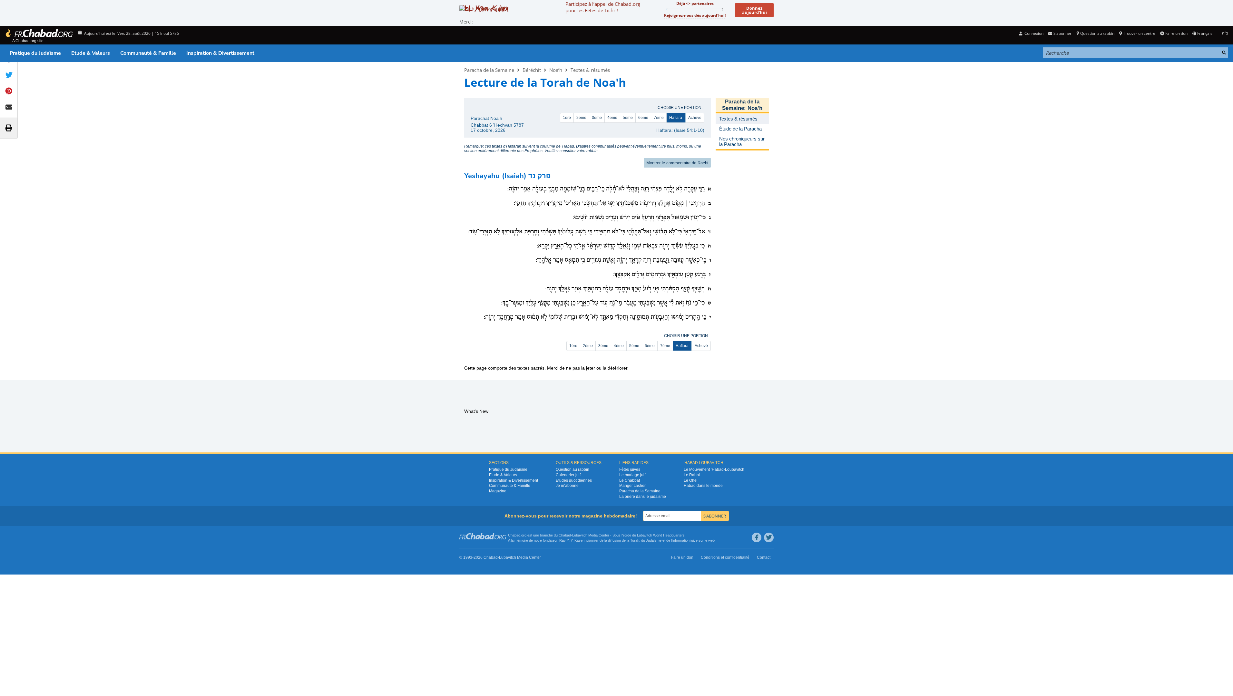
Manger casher (632, 485)
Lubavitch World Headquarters (661, 535)
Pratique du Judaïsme (35, 53)
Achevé (694, 117)
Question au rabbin (1097, 33)
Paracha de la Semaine (489, 70)
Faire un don (1176, 33)
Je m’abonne (567, 485)
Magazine (497, 491)
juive (694, 540)
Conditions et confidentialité (725, 557)
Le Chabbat (629, 480)
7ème (659, 117)
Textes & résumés (590, 70)
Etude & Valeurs (90, 53)
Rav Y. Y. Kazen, (572, 540)
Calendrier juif (568, 475)
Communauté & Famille (148, 53)
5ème (628, 117)
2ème (581, 117)
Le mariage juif (632, 475)
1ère (567, 117)
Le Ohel (691, 480)
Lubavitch (579, 535)
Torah (634, 540)
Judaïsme (653, 540)
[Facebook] (756, 537)
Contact (763, 557)
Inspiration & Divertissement (220, 53)
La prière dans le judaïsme (642, 496)
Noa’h (555, 70)
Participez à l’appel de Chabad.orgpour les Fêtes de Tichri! (602, 7)
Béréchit (532, 70)
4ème (612, 117)
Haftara (675, 117)
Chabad (565, 535)
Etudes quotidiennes (574, 480)
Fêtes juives (629, 469)
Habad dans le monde (703, 485)
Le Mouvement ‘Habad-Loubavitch (714, 469)
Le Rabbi (692, 475)
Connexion (1033, 33)
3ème (597, 117)
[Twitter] (769, 537)
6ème (643, 117)
